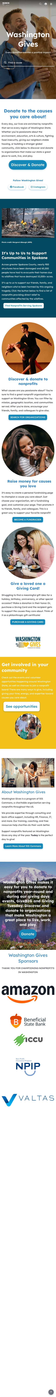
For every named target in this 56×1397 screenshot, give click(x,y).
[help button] (51, 1392)
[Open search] (40, 4)
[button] (28, 994)
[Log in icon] (45, 4)
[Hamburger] (51, 4)
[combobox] (30, 62)
